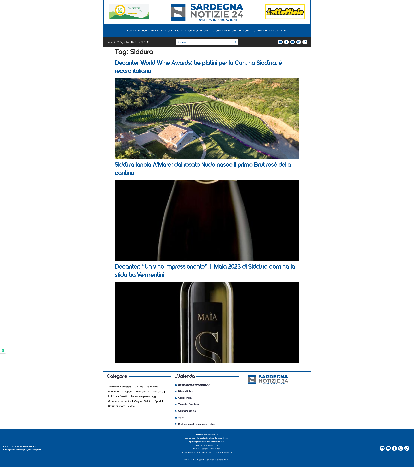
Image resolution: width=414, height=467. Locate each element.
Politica (131, 30)
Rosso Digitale (34, 450)
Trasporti (205, 30)
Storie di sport (116, 406)
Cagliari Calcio (221, 30)
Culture (139, 386)
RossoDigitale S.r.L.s (210, 445)
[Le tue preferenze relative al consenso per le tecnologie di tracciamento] (3, 350)
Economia (143, 30)
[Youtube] (292, 42)
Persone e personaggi (186, 30)
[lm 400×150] (285, 18)
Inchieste (157, 391)
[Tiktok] (304, 42)
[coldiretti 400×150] (129, 18)
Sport (235, 30)
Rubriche (274, 30)
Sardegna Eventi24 (222, 438)
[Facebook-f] (286, 42)
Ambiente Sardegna (161, 30)
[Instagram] (298, 42)
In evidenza (142, 391)
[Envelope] (280, 42)
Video (284, 30)
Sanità (124, 396)
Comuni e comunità (253, 30)
